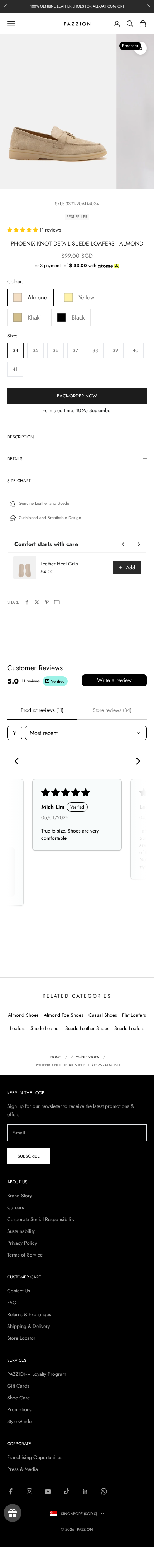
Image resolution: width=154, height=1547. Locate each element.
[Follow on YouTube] (48, 1491)
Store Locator (21, 1338)
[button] (23, 229)
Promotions (19, 1409)
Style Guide (19, 1421)
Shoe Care (18, 1397)
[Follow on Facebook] (10, 1491)
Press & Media (22, 1469)
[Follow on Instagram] (29, 1491)
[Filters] (14, 733)
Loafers (17, 1028)
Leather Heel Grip (59, 563)
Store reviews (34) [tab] (112, 710)
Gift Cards (18, 1385)
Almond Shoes (23, 1015)
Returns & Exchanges (29, 1314)
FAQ (11, 1302)
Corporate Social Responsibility (40, 1219)
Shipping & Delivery (28, 1326)
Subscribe (29, 1156)
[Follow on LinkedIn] (85, 1491)
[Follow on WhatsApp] (103, 1491)
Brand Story (19, 1195)
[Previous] (18, 761)
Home (55, 1056)
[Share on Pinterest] (47, 602)
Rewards (12, 1513)
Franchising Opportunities (34, 1457)
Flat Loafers (134, 1015)
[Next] (135, 761)
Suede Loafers (129, 1028)
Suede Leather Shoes (87, 1028)
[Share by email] (57, 602)
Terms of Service (25, 1254)
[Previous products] (123, 544)
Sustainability (21, 1231)
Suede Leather (45, 1028)
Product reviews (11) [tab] (42, 710)
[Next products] (139, 544)
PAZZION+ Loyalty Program (36, 1374)
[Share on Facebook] (27, 602)
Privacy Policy (22, 1243)
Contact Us (18, 1290)
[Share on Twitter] (37, 602)
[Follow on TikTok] (66, 1491)
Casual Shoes (102, 1015)
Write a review (114, 680)
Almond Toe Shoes (63, 1015)
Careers (15, 1207)
